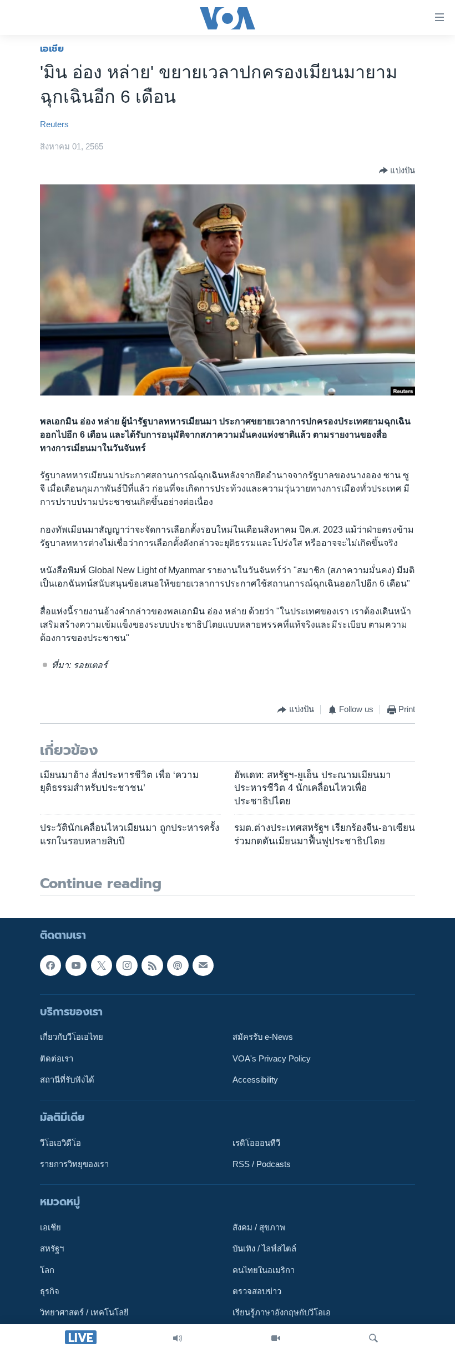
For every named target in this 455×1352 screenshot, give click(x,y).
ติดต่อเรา (56, 1058)
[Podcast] (177, 965)
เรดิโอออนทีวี (256, 1143)
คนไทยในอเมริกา (263, 1270)
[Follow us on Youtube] (76, 965)
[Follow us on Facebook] (50, 965)
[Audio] (177, 1338)
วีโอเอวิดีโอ (60, 1143)
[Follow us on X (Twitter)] (101, 965)
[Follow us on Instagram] (126, 965)
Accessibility (255, 1079)
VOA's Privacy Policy (271, 1058)
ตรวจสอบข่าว (256, 1291)
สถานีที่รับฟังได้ (67, 1079)
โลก (47, 1270)
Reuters (54, 124)
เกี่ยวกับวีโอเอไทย (71, 1037)
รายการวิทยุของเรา (74, 1164)
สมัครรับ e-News (262, 1037)
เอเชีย (52, 48)
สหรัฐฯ (52, 1249)
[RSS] (152, 965)
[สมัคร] (203, 965)
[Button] (397, 170)
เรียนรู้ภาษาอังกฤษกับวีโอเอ (281, 1313)
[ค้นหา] (373, 1338)
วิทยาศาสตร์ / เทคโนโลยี (84, 1313)
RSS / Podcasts (261, 1164)
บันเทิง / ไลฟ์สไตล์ (264, 1249)
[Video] (275, 1338)
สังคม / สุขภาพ (258, 1227)
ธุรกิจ (49, 1291)
